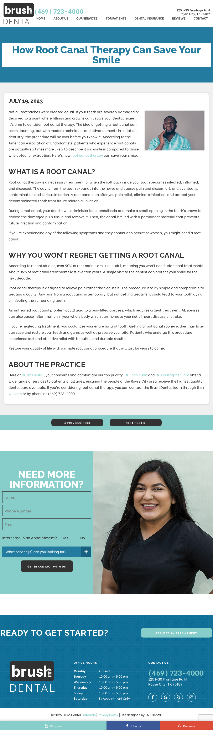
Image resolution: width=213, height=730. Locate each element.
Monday (79, 670)
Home (40, 18)
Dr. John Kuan (136, 374)
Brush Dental (33, 374)
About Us (60, 18)
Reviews (179, 18)
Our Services (87, 18)
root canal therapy (87, 155)
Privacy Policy (108, 714)
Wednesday (82, 682)
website (15, 393)
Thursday (80, 687)
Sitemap (89, 714)
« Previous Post (77, 423)
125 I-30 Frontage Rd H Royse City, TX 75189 (193, 11)
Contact (201, 18)
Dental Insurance (149, 18)
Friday (78, 693)
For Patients (116, 18)
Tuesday (80, 676)
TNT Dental (153, 714)
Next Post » (135, 423)
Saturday (80, 698)
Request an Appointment (176, 633)
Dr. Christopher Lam (172, 374)
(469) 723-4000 (59, 11)
